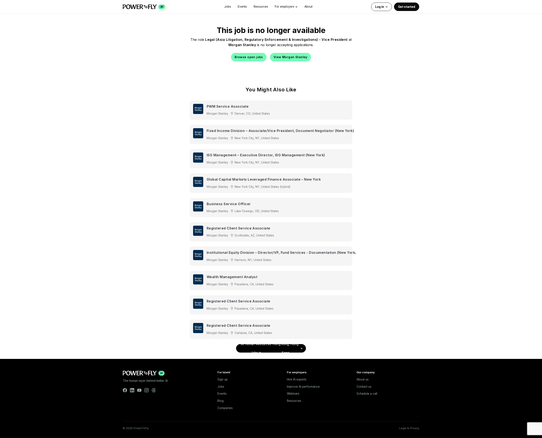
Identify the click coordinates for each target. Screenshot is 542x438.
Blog (220, 400)
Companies (225, 408)
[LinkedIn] (132, 390)
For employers (284, 6)
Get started (406, 6)
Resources (261, 6)
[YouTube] (139, 390)
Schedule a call (367, 393)
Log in (379, 6)
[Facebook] (125, 390)
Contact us (364, 386)
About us (363, 379)
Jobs (227, 6)
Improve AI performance (303, 386)
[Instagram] (146, 390)
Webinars (293, 393)
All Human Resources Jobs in (270, 348)
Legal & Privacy (409, 428)
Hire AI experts (296, 379)
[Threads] (154, 390)
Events (242, 6)
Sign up (222, 379)
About (308, 6)
